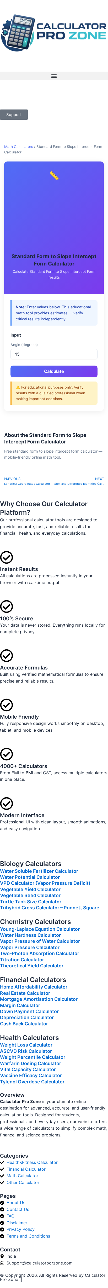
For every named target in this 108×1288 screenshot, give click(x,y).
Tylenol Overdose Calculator (32, 1081)
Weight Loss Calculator (26, 1045)
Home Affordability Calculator (33, 987)
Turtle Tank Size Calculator (30, 901)
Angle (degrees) (24, 345)
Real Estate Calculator (25, 993)
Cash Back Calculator (24, 1023)
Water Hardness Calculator (30, 935)
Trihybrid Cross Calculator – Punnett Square (49, 907)
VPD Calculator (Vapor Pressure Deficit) (45, 883)
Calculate (54, 371)
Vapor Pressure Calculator (30, 947)
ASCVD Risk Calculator (26, 1051)
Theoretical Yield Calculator (31, 965)
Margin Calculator (20, 1005)
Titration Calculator (22, 959)
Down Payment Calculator (29, 1011)
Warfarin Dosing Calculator (30, 1063)
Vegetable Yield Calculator (30, 889)
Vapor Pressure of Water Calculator (40, 941)
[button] (54, 76)
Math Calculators (18, 147)
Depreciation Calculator (27, 1017)
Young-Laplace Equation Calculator (40, 929)
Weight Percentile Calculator (32, 1057)
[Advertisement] (54, 217)
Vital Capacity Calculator (28, 1069)
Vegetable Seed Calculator (30, 895)
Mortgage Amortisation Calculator (39, 999)
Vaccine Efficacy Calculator (31, 1075)
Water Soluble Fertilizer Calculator (39, 871)
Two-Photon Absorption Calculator (39, 953)
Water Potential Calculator (30, 877)
